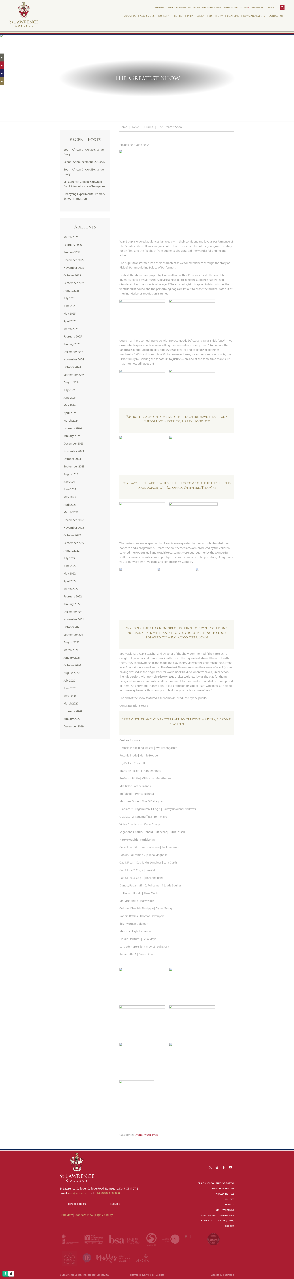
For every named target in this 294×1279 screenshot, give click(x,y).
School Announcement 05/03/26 (84, 162)
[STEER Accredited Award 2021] (152, 1239)
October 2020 (72, 665)
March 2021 (71, 650)
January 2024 (72, 436)
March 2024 (71, 420)
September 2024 (74, 374)
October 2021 (72, 627)
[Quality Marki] (193, 1239)
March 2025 (71, 329)
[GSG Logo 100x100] (70, 1258)
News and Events (254, 15)
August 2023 (71, 474)
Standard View (84, 1215)
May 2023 (70, 497)
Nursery (163, 15)
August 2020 (71, 673)
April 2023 (70, 504)
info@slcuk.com (78, 1193)
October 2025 (72, 275)
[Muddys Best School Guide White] (113, 1258)
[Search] (282, 7)
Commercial (257, 7)
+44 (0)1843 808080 (107, 1193)
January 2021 (72, 657)
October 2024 (72, 367)
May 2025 (70, 313)
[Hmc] (171, 1239)
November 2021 (74, 619)
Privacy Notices (225, 1193)
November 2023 (74, 451)
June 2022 (70, 566)
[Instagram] (217, 1167)
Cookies (229, 1226)
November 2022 (74, 527)
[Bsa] (125, 1239)
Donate (270, 7)
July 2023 (69, 482)
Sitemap (134, 1274)
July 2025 (69, 298)
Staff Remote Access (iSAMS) (217, 1220)
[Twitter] (210, 1167)
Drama (139, 1134)
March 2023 (71, 512)
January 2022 (72, 604)
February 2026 (73, 245)
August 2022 (71, 550)
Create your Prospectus (179, 7)
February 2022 (73, 596)
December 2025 (74, 260)
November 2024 (74, 359)
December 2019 (74, 726)
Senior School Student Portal (216, 1183)
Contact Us (276, 15)
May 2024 (70, 405)
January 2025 (72, 344)
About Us (130, 15)
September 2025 (74, 283)
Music (147, 1134)
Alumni (244, 7)
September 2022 (74, 543)
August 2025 (71, 290)
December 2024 (74, 352)
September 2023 (74, 466)
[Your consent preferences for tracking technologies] (11, 1274)
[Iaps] (71, 1239)
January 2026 (72, 252)
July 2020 (69, 680)
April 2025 (70, 321)
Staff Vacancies (225, 1210)
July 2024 (69, 390)
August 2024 (71, 382)
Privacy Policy (147, 1274)
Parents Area (230, 7)
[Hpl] (94, 1239)
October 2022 (72, 535)
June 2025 (70, 306)
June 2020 (70, 688)
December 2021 (74, 612)
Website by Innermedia (222, 1274)
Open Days (159, 7)
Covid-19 (229, 1204)
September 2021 (74, 634)
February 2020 (73, 711)
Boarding (233, 15)
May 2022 (70, 573)
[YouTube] (230, 1167)
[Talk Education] (87, 1258)
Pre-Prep (178, 15)
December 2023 (74, 443)
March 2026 (71, 237)
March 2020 (71, 703)
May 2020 (70, 696)
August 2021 (71, 642)
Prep (190, 15)
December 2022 (74, 520)
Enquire (115, 1204)
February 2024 (73, 428)
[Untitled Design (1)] (142, 1258)
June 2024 (70, 397)
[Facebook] (224, 1167)
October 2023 (72, 459)
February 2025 (73, 336)
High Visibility (104, 1215)
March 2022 (71, 589)
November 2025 (74, 267)
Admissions (147, 15)
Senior (201, 15)
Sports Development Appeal (207, 7)
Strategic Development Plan (217, 1215)
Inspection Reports (222, 1188)
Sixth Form (216, 15)
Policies (229, 1199)
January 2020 (72, 719)
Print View (66, 1215)
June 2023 (70, 489)
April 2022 (70, 581)
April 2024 (70, 413)
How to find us (77, 1204)
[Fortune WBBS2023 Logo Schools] (213, 1239)
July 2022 (69, 558)
